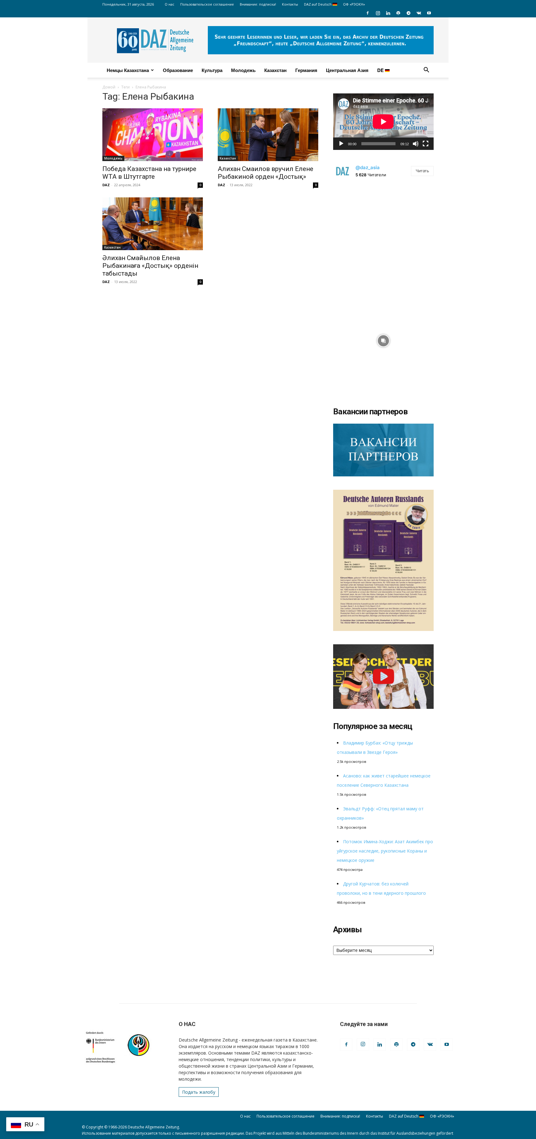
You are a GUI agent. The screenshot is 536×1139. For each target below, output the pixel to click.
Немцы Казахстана (128, 70)
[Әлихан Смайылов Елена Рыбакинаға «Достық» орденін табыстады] (152, 223)
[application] (383, 121)
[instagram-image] (383, 235)
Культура (212, 70)
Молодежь (243, 70)
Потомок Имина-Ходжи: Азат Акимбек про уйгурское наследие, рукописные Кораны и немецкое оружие (385, 851)
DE (381, 70)
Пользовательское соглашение (207, 4)
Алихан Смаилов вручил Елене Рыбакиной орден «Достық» (265, 172)
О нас (169, 4)
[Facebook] (367, 13)
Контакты (290, 4)
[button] (426, 71)
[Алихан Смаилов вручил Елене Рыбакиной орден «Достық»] (268, 134)
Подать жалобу (198, 1092)
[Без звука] (416, 144)
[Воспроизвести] (341, 144)
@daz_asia (367, 167)
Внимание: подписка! (258, 4)
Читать (422, 170)
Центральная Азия (347, 70)
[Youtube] (429, 13)
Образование (178, 70)
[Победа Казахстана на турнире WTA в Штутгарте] (152, 134)
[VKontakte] (418, 13)
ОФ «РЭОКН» (354, 4)
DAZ (106, 184)
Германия (306, 70)
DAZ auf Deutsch (318, 4)
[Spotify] (398, 13)
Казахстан (275, 70)
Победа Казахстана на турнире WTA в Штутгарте (149, 172)
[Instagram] (377, 13)
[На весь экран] (425, 144)
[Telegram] (408, 13)
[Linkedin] (388, 13)
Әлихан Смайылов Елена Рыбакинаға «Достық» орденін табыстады (150, 265)
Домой (108, 87)
